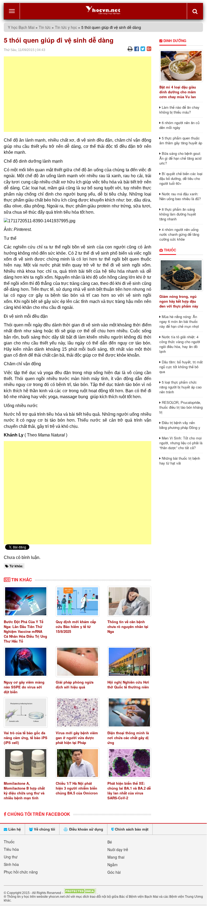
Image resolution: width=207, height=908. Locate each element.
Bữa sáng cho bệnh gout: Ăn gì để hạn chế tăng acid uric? (180, 158)
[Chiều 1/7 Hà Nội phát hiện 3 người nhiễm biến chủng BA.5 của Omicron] (78, 763)
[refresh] (195, 11)
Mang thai (115, 857)
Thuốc (169, 249)
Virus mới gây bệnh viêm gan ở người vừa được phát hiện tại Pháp (77, 737)
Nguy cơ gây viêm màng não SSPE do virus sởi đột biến (24, 687)
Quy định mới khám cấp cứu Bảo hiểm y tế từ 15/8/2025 (76, 626)
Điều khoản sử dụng (85, 829)
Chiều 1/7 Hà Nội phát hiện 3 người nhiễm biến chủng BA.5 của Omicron (77, 788)
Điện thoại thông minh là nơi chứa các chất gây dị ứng (128, 737)
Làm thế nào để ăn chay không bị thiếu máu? (179, 110)
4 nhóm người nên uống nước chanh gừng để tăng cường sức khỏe (179, 234)
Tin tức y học (66, 27)
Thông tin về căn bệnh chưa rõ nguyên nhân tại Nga (127, 626)
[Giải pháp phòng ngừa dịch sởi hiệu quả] (78, 661)
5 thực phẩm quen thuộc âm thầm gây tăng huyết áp (180, 140)
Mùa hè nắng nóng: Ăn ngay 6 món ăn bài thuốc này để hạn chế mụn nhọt (179, 321)
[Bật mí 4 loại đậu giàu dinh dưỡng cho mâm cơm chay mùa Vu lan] (181, 66)
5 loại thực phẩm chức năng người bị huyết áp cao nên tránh (180, 387)
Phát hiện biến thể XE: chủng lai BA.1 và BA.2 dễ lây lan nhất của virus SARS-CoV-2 (129, 790)
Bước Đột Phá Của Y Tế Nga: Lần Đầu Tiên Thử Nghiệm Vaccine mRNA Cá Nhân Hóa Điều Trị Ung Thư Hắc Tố (25, 631)
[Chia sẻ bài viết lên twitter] (143, 48)
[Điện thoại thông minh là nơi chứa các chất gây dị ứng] (129, 712)
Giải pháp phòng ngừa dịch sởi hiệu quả (74, 684)
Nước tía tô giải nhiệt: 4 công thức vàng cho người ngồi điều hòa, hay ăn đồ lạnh (179, 344)
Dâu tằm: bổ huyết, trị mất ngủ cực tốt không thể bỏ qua (181, 366)
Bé (109, 842)
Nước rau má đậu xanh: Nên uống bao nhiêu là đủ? (180, 196)
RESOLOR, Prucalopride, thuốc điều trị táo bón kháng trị (181, 407)
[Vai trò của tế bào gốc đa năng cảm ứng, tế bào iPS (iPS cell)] (26, 712)
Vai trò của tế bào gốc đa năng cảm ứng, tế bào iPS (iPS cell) (25, 737)
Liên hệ (14, 829)
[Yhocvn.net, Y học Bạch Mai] (103, 10)
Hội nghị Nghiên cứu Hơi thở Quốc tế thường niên (128, 684)
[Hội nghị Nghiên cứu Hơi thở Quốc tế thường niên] (129, 661)
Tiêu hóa (11, 849)
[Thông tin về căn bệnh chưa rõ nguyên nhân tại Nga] (129, 601)
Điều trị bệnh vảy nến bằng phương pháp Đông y (179, 425)
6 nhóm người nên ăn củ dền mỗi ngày (179, 125)
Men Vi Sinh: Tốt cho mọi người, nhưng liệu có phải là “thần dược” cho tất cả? (180, 442)
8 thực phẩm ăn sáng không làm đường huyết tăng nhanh (177, 214)
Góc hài (114, 872)
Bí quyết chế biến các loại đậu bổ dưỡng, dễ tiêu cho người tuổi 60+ (180, 178)
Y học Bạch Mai (21, 27)
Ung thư (10, 856)
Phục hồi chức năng (21, 872)
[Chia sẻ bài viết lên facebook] (136, 48)
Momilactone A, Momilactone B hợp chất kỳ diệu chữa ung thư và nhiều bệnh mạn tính (24, 790)
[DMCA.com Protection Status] (80, 892)
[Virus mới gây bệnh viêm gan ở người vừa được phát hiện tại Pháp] (78, 712)
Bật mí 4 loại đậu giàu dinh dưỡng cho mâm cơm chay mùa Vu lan (177, 91)
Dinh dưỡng (174, 40)
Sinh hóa (11, 864)
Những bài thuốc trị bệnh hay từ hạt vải (179, 461)
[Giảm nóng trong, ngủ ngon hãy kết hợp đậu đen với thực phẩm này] (181, 275)
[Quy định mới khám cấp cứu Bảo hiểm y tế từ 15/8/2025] (78, 601)
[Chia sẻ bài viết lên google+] (149, 48)
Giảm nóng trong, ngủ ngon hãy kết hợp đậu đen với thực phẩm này (178, 301)
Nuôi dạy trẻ (117, 849)
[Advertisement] (77, 94)
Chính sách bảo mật (131, 829)
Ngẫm (112, 864)
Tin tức (45, 27)
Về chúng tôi (44, 829)
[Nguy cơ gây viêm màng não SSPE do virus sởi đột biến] (26, 661)
